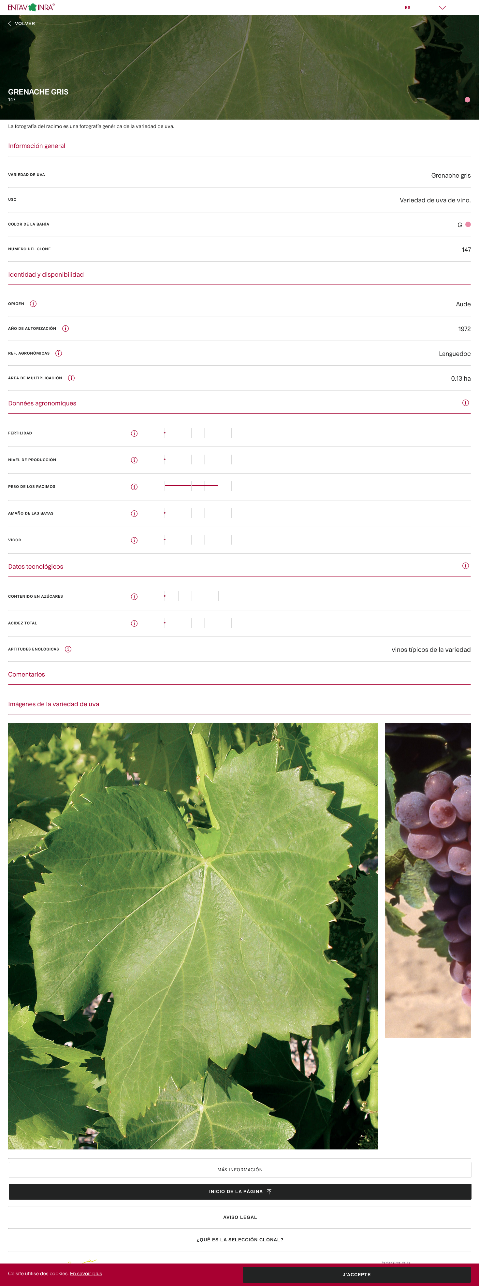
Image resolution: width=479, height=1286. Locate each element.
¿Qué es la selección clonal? (240, 1239)
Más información (240, 1169)
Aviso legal (240, 1217)
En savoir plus (86, 1273)
